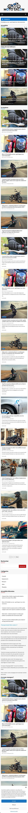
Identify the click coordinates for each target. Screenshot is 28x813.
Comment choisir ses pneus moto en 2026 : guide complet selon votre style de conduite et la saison (14, 100)
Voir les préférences (14, 808)
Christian (4, 43)
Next (17, 557)
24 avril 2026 (10, 66)
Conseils (4, 58)
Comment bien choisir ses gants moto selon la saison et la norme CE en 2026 (14, 62)
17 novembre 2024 (11, 543)
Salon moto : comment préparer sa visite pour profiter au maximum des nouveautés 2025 (13, 352)
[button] (26, 787)
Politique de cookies (14, 811)
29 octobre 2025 (11, 418)
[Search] (26, 14)
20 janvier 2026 (10, 103)
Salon (3, 38)
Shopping (4, 474)
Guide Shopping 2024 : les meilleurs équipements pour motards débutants (14, 479)
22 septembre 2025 (11, 481)
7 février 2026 (10, 43)
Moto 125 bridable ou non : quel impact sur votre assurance (12, 41)
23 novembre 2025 (11, 233)
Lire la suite (4, 266)
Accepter (14, 801)
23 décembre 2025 (11, 208)
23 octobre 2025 (11, 450)
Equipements (5, 227)
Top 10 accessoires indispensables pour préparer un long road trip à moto (13, 620)
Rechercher (4, 561)
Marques (4, 581)
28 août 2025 (10, 513)
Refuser (14, 804)
